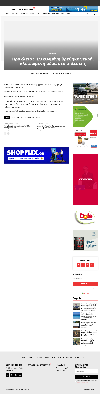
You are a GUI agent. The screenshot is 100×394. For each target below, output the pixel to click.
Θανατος (20, 117)
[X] (83, 265)
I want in (84, 283)
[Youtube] (20, 375)
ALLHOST (93, 389)
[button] (92, 14)
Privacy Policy (93, 288)
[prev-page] (5, 133)
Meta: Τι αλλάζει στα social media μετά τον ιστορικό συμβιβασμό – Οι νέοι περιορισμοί (88, 325)
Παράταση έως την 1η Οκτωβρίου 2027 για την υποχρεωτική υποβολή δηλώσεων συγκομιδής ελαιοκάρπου (87, 342)
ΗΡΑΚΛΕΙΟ (53, 53)
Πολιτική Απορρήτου (83, 382)
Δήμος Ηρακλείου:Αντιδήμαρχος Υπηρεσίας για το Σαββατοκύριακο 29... (51, 127)
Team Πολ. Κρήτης (42, 73)
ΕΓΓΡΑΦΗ (85, 376)
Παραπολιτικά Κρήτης (32, 117)
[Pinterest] (87, 265)
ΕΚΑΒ (13, 117)
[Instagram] (11, 375)
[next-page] (8, 133)
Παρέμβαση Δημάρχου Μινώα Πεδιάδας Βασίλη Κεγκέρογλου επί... (17, 127)
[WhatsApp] (92, 265)
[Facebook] (78, 265)
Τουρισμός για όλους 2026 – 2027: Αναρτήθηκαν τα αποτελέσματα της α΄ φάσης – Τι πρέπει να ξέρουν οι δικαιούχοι (89, 316)
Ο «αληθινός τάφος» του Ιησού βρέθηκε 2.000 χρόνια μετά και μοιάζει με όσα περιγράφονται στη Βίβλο (89, 333)
